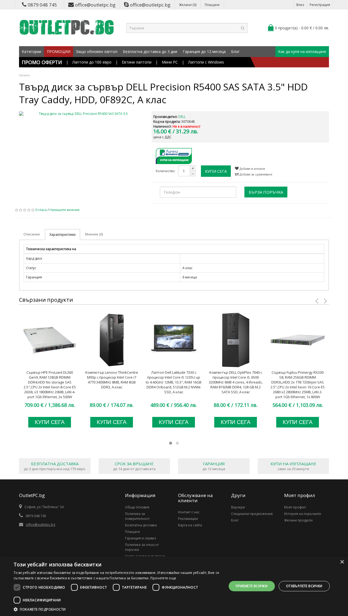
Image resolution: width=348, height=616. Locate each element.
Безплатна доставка (141, 525)
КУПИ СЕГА (216, 171)
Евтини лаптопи (136, 62)
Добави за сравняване (255, 174)
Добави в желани (252, 168)
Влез (300, 4)
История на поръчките (302, 513)
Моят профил (295, 507)
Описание (31, 234)
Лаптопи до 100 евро (91, 62)
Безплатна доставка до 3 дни (150, 51)
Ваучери (238, 507)
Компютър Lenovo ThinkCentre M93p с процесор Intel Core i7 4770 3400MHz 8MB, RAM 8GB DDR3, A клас (111, 379)
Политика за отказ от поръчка (142, 547)
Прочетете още (163, 578)
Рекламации (188, 518)
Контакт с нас (189, 512)
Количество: (165, 171)
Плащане (212, 4)
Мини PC (170, 62)
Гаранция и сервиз (140, 538)
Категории (31, 51)
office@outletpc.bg (95, 5)
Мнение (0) (94, 234)
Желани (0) (187, 4)
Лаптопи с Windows (206, 62)
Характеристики (62, 234)
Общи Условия (137, 507)
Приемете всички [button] (252, 586)
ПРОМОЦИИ (58, 51)
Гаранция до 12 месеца (204, 51)
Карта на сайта (190, 525)
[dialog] (174, 586)
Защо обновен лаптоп (96, 51)
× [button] (342, 562)
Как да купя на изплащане (302, 51)
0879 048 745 (42, 5)
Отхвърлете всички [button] (304, 586)
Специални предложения (252, 513)
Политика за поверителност (137, 516)
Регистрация (320, 4)
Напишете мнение (64, 210)
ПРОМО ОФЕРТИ (42, 62)
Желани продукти (298, 520)
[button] (117, 609)
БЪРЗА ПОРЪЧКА (266, 192)
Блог (235, 51)
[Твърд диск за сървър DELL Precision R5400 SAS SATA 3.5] (81, 113)
